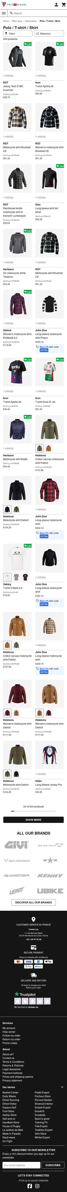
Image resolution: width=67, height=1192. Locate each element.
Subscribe (53, 1165)
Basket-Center (10, 1092)
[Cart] (63, 4)
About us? (8, 1054)
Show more (33, 819)
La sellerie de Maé (12, 1130)
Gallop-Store (9, 1115)
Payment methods (12, 1073)
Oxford (7, 330)
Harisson (8, 269)
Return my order (11, 1039)
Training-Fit (41, 1122)
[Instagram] (37, 1187)
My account (8, 1028)
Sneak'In (39, 1111)
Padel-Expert (42, 1092)
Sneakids (40, 1115)
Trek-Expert (41, 1126)
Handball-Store (10, 1122)
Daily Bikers (9, 1096)
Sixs (38, 204)
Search (18, 13)
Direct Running (10, 1100)
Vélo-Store (40, 1133)
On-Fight (7, 1141)
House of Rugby (11, 1126)
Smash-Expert (42, 1107)
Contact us (33, 929)
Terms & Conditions (13, 1061)
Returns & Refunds (13, 1065)
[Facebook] (29, 1187)
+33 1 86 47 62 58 (33, 939)
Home (6, 20)
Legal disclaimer (11, 1069)
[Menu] (3, 13)
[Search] (11, 13)
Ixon (38, 82)
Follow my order (11, 1035)
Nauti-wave (8, 1137)
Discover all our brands (33, 902)
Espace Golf (9, 1107)
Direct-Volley (9, 1103)
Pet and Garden (43, 1100)
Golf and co (8, 1118)
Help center (8, 1032)
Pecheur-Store (43, 1096)
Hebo (38, 781)
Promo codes (9, 1043)
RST (5, 82)
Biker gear (17, 20)
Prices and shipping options (17, 1076)
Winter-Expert (42, 1137)
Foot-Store (8, 1111)
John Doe (41, 330)
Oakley (7, 584)
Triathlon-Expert (43, 1130)
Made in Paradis (11, 1133)
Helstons (40, 455)
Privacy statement (12, 1080)
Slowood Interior (44, 1103)
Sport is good (42, 1118)
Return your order (33, 987)
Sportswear (31, 20)
